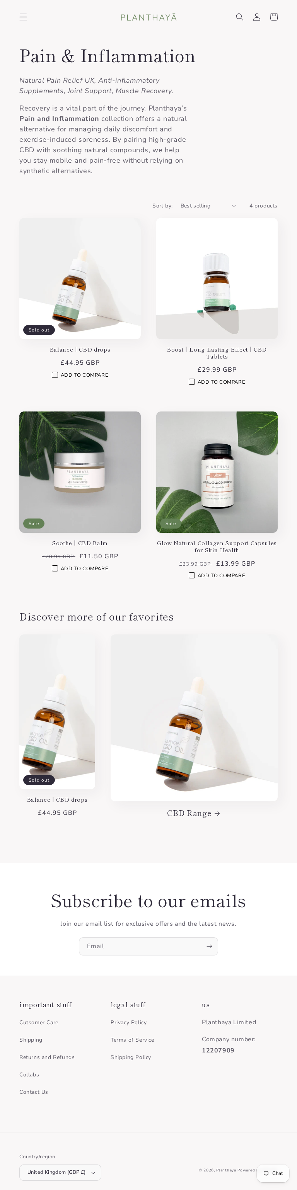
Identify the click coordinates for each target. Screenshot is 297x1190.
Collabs (29, 1074)
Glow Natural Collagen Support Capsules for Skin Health (217, 546)
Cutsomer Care (38, 1022)
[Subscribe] (209, 946)
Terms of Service (132, 1040)
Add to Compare (84, 375)
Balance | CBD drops (80, 349)
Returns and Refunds (47, 1057)
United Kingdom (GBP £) (56, 1172)
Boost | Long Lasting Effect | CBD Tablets (217, 353)
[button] (23, 17)
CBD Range (189, 813)
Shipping (31, 1040)
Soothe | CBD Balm (80, 542)
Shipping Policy (131, 1057)
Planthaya (226, 1170)
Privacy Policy (129, 1022)
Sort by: (162, 205)
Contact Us (33, 1092)
